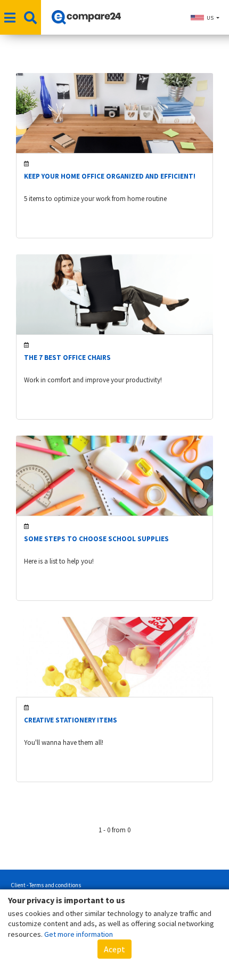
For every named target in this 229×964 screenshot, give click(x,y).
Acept (114, 949)
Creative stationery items (70, 720)
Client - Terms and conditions (46, 885)
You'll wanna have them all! (63, 742)
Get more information (78, 934)
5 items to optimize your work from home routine (95, 198)
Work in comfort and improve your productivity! (93, 379)
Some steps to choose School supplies (96, 538)
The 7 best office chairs (67, 357)
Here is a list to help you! (59, 561)
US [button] (210, 17)
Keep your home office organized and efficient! (109, 176)
